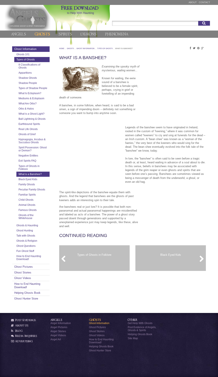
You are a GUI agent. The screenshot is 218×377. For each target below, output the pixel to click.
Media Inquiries (25, 336)
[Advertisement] (174, 93)
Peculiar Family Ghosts (32, 189)
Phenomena (116, 34)
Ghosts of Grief (27, 134)
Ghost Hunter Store (26, 298)
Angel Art (55, 339)
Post (191, 15)
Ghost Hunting (24, 230)
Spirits (65, 34)
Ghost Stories (22, 272)
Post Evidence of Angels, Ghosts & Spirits (142, 329)
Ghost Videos (22, 278)
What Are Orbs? (28, 103)
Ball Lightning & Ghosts (32, 118)
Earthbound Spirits (29, 124)
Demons (88, 34)
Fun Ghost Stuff (25, 251)
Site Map (133, 338)
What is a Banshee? (30, 174)
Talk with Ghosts (25, 235)
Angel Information (60, 323)
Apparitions (25, 72)
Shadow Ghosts (28, 77)
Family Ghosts (27, 184)
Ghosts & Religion (26, 240)
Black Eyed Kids (28, 179)
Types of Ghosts (25, 59)
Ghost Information (25, 49)
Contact (204, 2)
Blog (18, 330)
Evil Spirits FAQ (27, 160)
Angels (18, 34)
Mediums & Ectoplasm (31, 98)
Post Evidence (25, 320)
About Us (21, 325)
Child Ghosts (26, 199)
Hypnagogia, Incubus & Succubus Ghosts (32, 141)
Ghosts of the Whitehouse (26, 216)
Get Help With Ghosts (140, 323)
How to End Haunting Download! (28, 257)
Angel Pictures (58, 327)
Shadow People (28, 83)
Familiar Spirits (27, 194)
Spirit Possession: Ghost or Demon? (33, 149)
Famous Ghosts (28, 210)
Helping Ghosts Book (27, 292)
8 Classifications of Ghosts (29, 66)
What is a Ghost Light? (31, 113)
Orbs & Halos (26, 108)
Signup (203, 15)
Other (133, 319)
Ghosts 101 (23, 54)
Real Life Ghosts (28, 129)
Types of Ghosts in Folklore (29, 167)
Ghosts (42, 34)
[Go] (204, 23)
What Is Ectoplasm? (30, 93)
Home (61, 49)
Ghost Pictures (23, 266)
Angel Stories (58, 331)
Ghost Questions (26, 245)
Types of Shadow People (33, 88)
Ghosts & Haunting (27, 225)
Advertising (23, 341)
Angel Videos (58, 335)
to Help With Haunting (80, 10)
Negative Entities (28, 155)
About (193, 2)
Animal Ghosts (27, 204)
